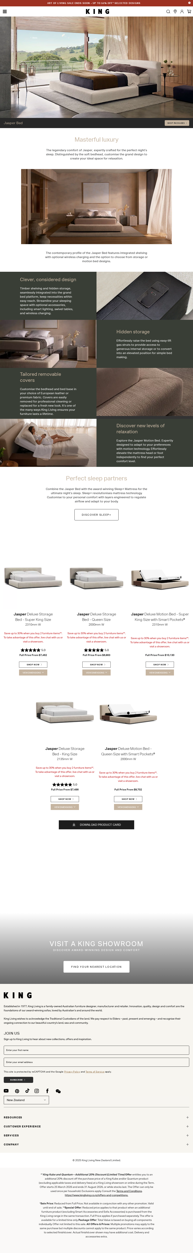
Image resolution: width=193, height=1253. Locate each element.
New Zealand (16, 1100)
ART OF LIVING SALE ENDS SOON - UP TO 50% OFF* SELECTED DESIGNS (93, 3)
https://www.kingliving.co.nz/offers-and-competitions (96, 1195)
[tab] (96, 1117)
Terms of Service (95, 1071)
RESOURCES (13, 1117)
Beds (34, 37)
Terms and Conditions (129, 1191)
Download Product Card (100, 825)
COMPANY (11, 1144)
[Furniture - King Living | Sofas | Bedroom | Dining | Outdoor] (97, 11)
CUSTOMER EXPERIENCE (22, 1126)
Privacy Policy (72, 1071)
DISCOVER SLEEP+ (96, 514)
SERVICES (11, 1135)
